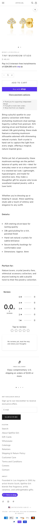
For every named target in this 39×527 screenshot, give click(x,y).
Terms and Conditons (12, 461)
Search (5, 428)
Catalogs (6, 445)
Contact (5, 470)
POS (21, 511)
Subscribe (11, 417)
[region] (19, 372)
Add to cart (19, 83)
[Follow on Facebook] (3, 502)
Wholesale (7, 441)
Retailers (6, 449)
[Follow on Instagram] (8, 502)
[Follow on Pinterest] (13, 502)
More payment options (19, 94)
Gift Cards (7, 437)
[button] (27, 296)
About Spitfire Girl (10, 433)
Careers (5, 465)
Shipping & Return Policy (13, 453)
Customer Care (9, 457)
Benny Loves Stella (10, 52)
